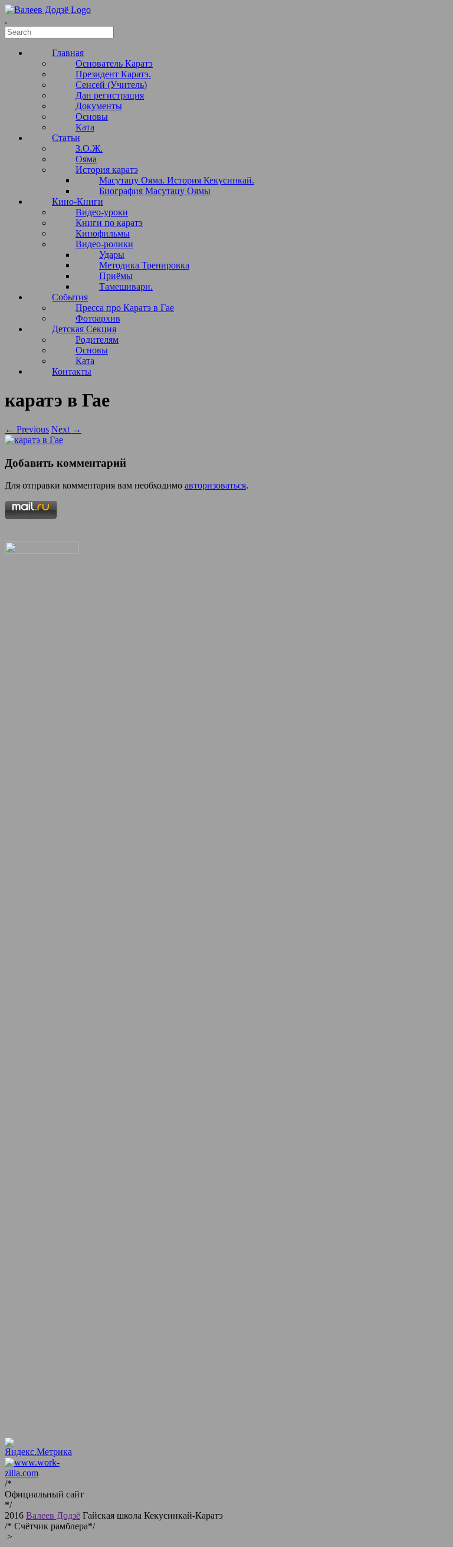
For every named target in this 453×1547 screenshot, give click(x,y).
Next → (66, 429)
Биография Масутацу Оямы (155, 191)
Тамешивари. (126, 286)
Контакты (71, 371)
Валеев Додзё (53, 1515)
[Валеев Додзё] (48, 10)
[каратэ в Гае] (34, 440)
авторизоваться (215, 485)
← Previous (27, 429)
